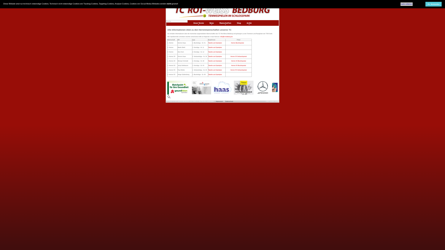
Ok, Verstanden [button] (434, 4)
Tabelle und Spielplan (215, 43)
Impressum (219, 101)
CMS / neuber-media (272, 101)
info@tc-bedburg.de (226, 37)
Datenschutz (229, 101)
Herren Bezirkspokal (237, 43)
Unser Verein (198, 23)
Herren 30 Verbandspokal (238, 56)
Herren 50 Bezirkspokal (238, 65)
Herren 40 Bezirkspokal (238, 61)
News (212, 23)
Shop (239, 23)
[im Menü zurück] (168, 98)
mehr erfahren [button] (406, 4)
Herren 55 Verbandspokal (238, 70)
